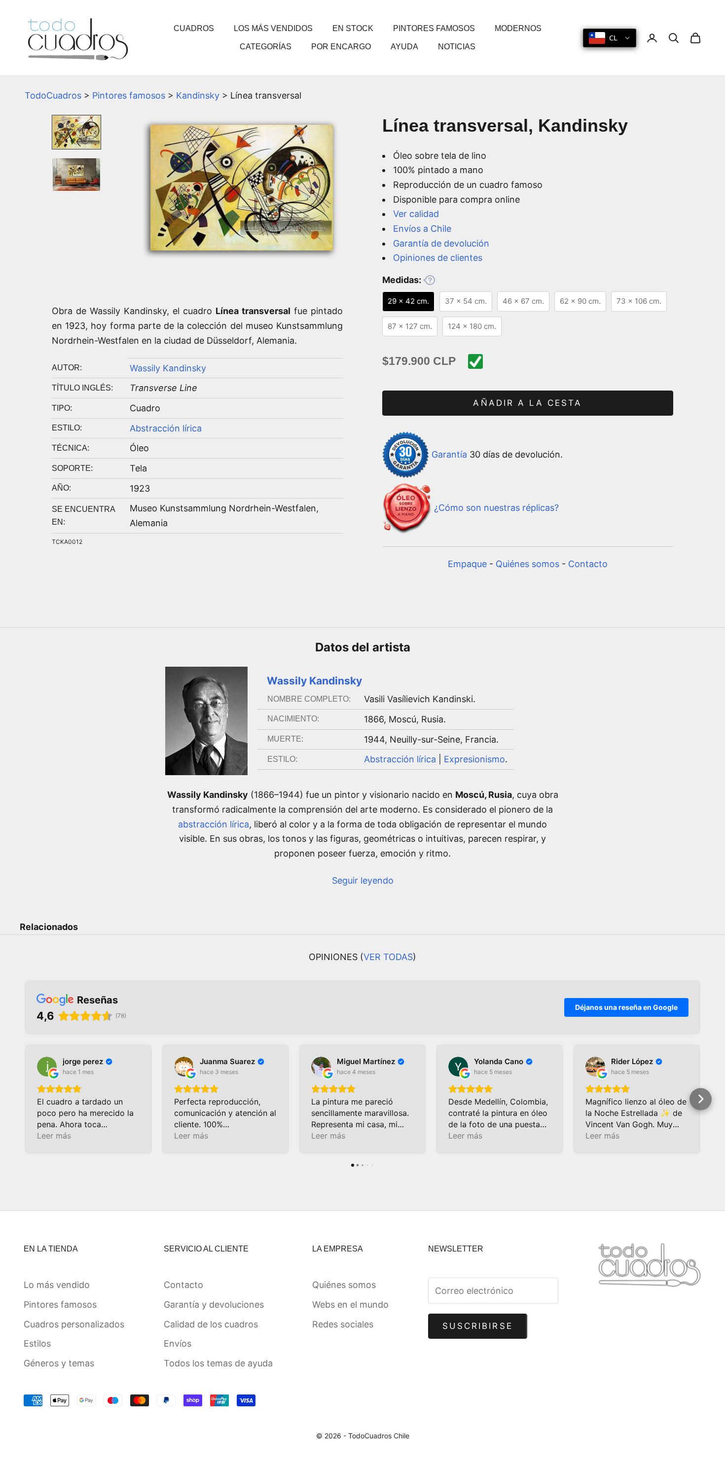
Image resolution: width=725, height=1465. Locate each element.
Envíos (177, 1343)
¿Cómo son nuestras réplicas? (496, 508)
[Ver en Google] (47, 1066)
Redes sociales (342, 1324)
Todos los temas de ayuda (218, 1363)
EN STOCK (352, 28)
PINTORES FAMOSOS (434, 28)
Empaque (467, 564)
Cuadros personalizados (74, 1324)
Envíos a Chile (422, 228)
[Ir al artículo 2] (76, 174)
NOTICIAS (456, 46)
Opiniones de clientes (437, 257)
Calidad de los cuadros (211, 1324)
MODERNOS (518, 28)
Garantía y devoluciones (214, 1304)
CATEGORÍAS (265, 46)
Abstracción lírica (166, 428)
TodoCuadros (53, 95)
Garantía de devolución (441, 243)
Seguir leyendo (363, 880)
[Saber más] (429, 280)
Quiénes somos (527, 564)
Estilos (37, 1343)
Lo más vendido (57, 1285)
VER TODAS (388, 957)
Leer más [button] (54, 1136)
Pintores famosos (128, 95)
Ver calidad (416, 214)
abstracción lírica (213, 824)
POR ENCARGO (341, 46)
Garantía (449, 454)
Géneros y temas (59, 1363)
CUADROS (194, 28)
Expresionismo (474, 759)
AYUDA (404, 46)
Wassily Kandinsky (168, 368)
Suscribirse (477, 1326)
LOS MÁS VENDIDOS (273, 28)
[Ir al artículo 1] (76, 132)
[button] (25, 1099)
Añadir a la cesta (527, 403)
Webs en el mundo (350, 1304)
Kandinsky (197, 95)
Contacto (588, 564)
